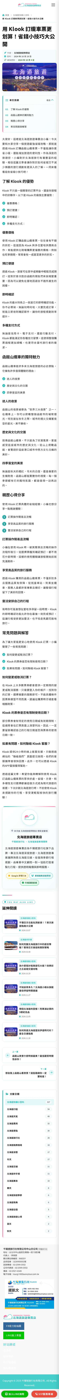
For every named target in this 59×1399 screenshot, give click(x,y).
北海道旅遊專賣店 (29, 837)
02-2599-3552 (19, 1265)
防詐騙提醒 (9, 1362)
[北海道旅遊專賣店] (29, 5)
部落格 (7, 1350)
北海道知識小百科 (21, 15)
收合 (49, 100)
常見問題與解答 (19, 126)
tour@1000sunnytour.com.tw (26, 1274)
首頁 (7, 15)
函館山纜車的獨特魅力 (22, 115)
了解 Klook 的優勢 (20, 109)
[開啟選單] (53, 4)
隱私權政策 (9, 1368)
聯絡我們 (8, 1356)
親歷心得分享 (17, 120)
